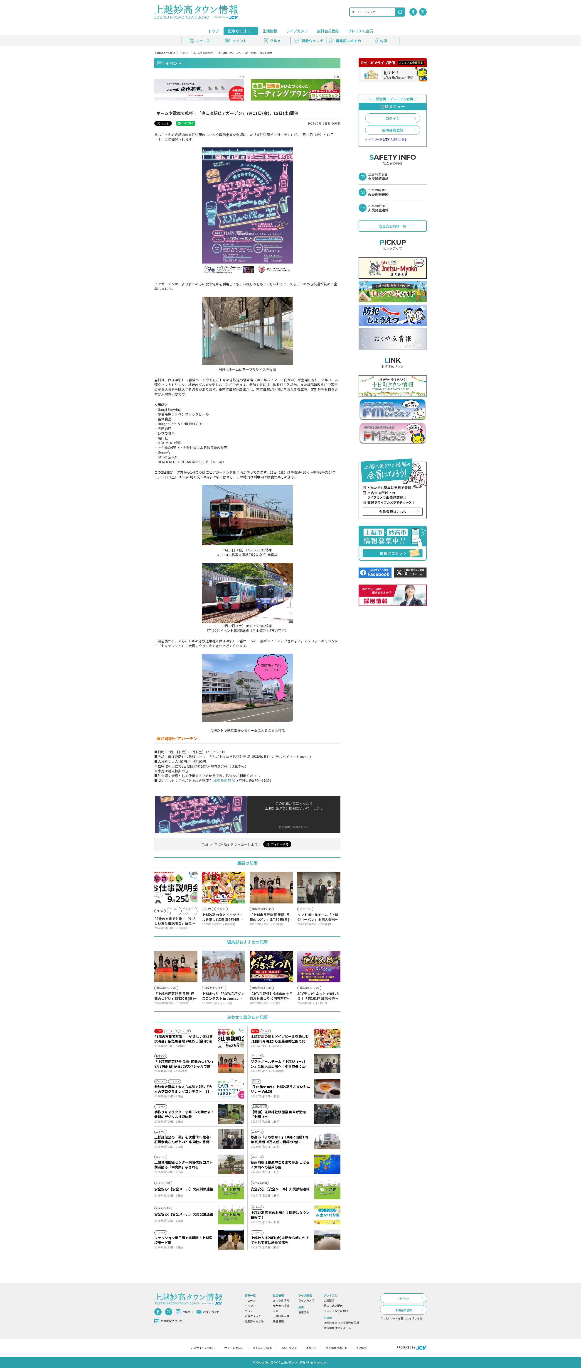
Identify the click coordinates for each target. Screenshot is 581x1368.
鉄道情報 (278, 1321)
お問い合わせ (211, 1312)
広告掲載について (172, 1321)
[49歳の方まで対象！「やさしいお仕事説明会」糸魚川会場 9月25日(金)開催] (231, 1038)
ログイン (392, 118)
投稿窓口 (187, 1312)
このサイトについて (203, 1348)
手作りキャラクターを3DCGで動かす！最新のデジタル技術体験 (184, 1114)
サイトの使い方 (234, 1348)
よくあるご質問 (262, 1348)
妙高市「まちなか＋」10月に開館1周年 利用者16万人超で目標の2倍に (279, 1139)
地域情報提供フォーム (337, 1328)
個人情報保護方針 (336, 1348)
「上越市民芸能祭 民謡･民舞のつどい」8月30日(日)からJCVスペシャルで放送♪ (184, 1064)
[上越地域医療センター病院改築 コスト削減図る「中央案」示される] (231, 1164)
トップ (213, 31)
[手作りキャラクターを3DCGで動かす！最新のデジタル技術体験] (231, 1114)
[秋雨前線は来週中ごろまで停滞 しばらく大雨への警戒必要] (327, 1164)
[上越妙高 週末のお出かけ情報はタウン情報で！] (327, 1214)
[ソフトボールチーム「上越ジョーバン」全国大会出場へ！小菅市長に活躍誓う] (327, 1063)
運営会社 (311, 1348)
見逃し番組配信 (333, 1305)
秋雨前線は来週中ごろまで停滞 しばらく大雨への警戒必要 (280, 1164)
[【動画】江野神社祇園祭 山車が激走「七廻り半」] (327, 1114)
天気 (275, 1311)
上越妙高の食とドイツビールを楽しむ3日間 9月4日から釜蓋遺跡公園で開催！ (280, 1038)
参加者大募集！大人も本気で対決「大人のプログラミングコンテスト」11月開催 (183, 1089)
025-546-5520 (224, 780)
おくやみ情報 (281, 1300)
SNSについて (289, 1348)
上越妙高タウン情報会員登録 (341, 1322)
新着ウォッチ (253, 1316)
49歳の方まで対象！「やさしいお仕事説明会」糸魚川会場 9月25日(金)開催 (183, 1038)
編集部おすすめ (254, 1321)
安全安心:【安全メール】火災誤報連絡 (183, 1189)
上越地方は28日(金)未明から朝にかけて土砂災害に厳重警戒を (280, 1240)
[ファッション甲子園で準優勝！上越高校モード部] (231, 1240)
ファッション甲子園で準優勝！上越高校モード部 (183, 1240)
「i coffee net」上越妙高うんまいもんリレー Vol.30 (280, 1089)
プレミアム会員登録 (336, 1311)
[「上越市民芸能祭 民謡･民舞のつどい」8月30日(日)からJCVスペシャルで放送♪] (231, 1063)
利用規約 (362, 1348)
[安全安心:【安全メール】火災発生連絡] (231, 1214)
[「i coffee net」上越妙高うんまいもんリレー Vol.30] (327, 1089)
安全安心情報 (281, 1305)
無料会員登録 (328, 31)
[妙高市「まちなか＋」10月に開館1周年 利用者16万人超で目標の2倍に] (327, 1139)
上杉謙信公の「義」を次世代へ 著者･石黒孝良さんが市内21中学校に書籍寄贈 (183, 1139)
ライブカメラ (297, 31)
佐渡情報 (303, 1312)
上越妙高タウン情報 (164, 53)
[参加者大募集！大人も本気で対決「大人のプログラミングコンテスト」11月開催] (231, 1089)
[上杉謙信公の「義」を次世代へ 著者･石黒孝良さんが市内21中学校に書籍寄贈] (231, 1139)
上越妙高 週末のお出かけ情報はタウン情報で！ (280, 1215)
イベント (184, 53)
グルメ (249, 1311)
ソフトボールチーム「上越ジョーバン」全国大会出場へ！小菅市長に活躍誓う (280, 1064)
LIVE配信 (329, 1300)
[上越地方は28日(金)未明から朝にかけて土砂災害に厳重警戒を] (327, 1240)
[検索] (400, 12)
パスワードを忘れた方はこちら (388, 139)
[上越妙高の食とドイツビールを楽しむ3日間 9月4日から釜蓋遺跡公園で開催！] (327, 1038)
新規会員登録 (393, 130)
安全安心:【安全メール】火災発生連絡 (183, 1214)
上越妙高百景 (281, 1316)
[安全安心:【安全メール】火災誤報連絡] (231, 1189)
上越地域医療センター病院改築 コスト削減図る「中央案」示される (183, 1164)
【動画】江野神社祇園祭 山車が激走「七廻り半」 (278, 1114)
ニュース (250, 1300)
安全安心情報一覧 (392, 226)
